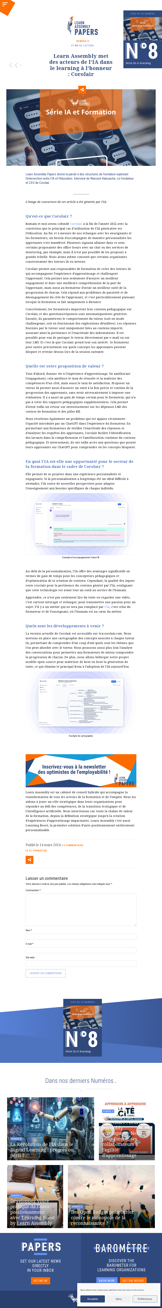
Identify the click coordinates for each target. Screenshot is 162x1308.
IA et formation (36, 850)
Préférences (145, 1298)
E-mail (29, 943)
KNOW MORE (107, 1280)
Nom (29, 930)
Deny (119, 1298)
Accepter (92, 1298)
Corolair (76, 224)
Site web (30, 957)
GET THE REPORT (133, 1280)
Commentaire (33, 890)
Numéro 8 (82, 41)
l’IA (107, 607)
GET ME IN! (40, 1280)
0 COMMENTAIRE (73, 845)
